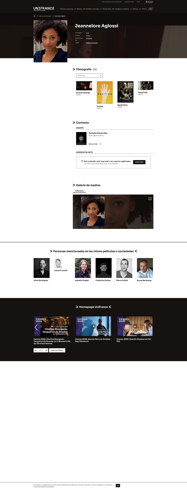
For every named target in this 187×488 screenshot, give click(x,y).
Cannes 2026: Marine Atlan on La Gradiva (135, 339)
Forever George (83, 93)
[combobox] (89, 76)
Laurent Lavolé (60, 270)
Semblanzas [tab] (79, 191)
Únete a (144, 9)
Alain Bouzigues (41, 280)
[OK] (118, 485)
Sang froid (142, 92)
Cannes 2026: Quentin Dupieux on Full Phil (92, 340)
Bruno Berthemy (144, 280)
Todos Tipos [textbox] (81, 75)
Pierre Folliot (122, 280)
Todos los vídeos (57, 350)
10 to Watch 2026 (129, 1)
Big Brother (122, 105)
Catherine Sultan (103, 280)
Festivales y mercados (92, 9)
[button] (150, 199)
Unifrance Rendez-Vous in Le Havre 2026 (112, 1)
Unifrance (135, 9)
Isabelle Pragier (82, 280)
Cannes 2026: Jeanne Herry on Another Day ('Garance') (51, 340)
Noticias (79, 9)
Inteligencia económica (122, 9)
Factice (100, 106)
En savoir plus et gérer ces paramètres (44, 486)
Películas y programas (66, 9)
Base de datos (107, 9)
